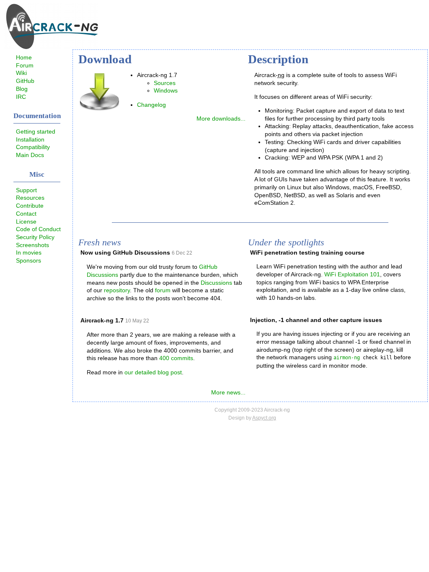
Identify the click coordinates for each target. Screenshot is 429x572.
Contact (26, 213)
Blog (22, 88)
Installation (30, 139)
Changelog (151, 104)
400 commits (176, 358)
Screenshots (32, 245)
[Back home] (50, 47)
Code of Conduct (38, 229)
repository (117, 290)
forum (163, 290)
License (26, 221)
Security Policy (35, 237)
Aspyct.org (264, 417)
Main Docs (30, 155)
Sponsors (28, 260)
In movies (28, 252)
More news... (228, 392)
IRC (21, 96)
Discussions (216, 282)
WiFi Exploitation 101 (352, 274)
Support (26, 190)
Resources (30, 197)
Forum (25, 65)
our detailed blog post (153, 372)
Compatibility (33, 147)
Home (24, 57)
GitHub (25, 80)
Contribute (30, 205)
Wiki (21, 73)
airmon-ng (346, 358)
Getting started (35, 131)
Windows (166, 90)
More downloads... (221, 118)
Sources (165, 83)
